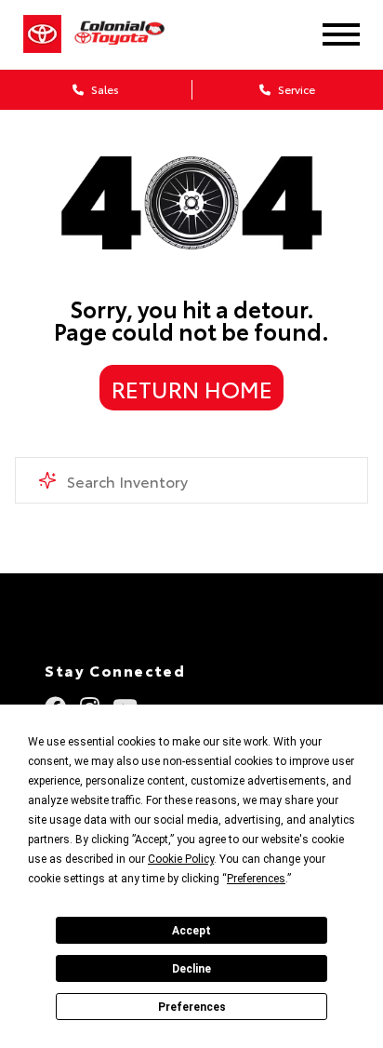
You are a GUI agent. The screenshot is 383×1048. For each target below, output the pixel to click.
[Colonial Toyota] (131, 34)
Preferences (192, 1007)
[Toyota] (42, 34)
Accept (191, 930)
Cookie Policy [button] (181, 859)
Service (295, 89)
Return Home (192, 388)
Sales (103, 89)
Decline (191, 968)
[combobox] (191, 480)
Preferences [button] (256, 878)
